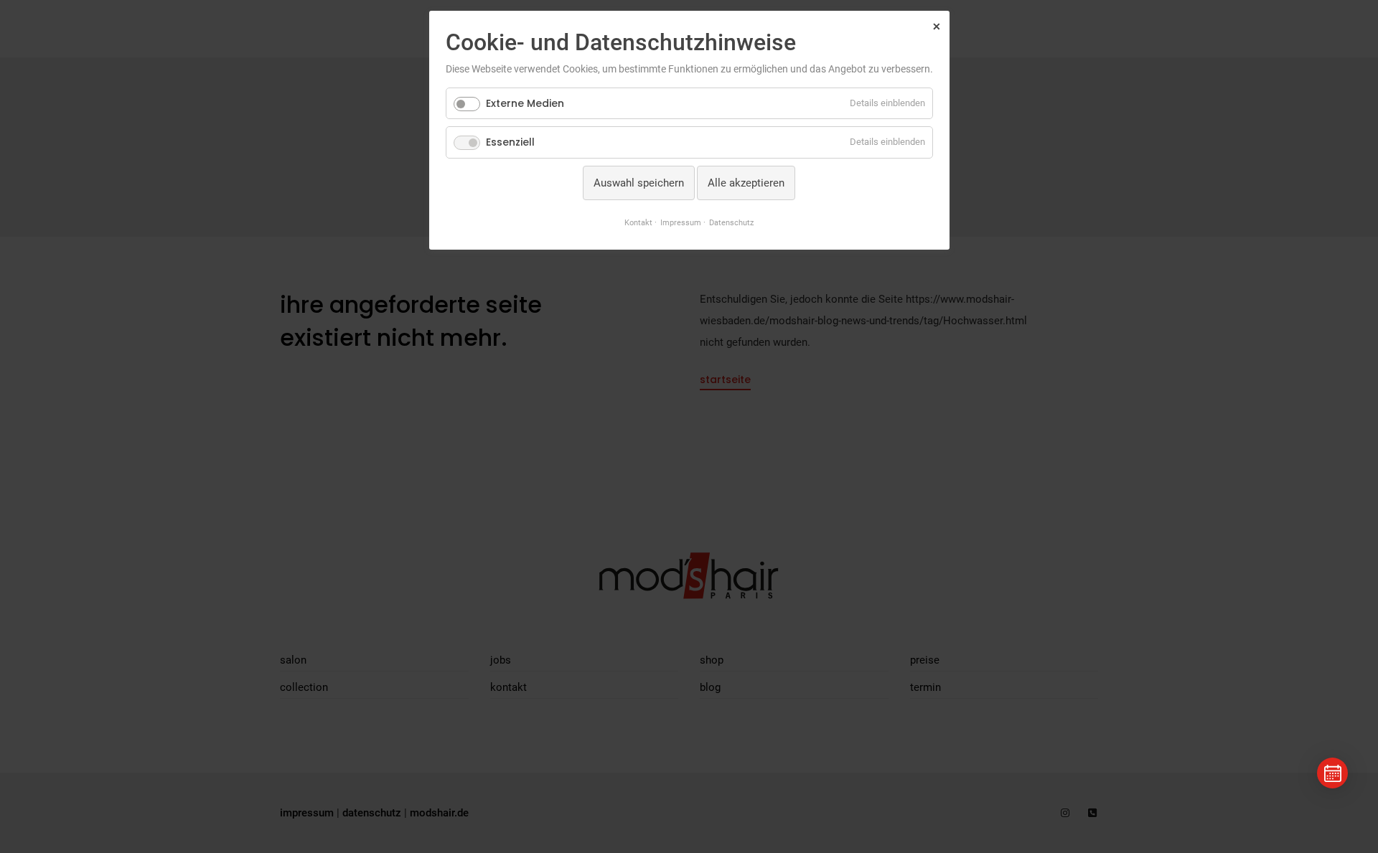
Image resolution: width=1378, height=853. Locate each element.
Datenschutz (731, 222)
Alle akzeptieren (746, 182)
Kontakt (638, 222)
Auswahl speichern (639, 182)
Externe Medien (525, 103)
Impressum (680, 222)
